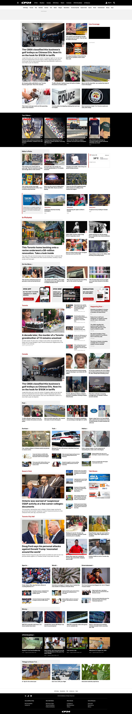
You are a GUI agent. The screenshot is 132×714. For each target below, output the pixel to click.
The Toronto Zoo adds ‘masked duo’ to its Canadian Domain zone (79, 328)
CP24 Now (56, 3)
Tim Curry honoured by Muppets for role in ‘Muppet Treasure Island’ (96, 585)
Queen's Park (84, 7)
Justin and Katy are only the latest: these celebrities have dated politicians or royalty (99, 236)
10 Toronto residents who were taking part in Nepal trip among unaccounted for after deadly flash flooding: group (99, 372)
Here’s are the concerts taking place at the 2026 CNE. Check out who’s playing (54, 188)
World (94, 7)
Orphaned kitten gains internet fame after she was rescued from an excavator (70, 592)
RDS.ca (89, 706)
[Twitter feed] (25, 696)
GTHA (36, 3)
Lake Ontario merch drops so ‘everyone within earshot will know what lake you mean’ (98, 141)
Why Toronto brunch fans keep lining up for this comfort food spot (77, 280)
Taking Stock (47, 207)
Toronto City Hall (75, 7)
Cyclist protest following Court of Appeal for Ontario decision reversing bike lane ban (54, 141)
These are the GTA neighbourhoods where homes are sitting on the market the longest (76, 188)
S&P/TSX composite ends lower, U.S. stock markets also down (32, 625)
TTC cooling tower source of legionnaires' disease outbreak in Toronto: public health (80, 346)
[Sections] (17, 2)
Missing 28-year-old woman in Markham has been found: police (65, 449)
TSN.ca (68, 706)
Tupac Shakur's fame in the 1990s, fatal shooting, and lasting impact (99, 254)
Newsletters (66, 7)
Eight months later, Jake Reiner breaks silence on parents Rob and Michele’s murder (100, 591)
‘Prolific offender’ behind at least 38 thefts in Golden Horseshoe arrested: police (66, 83)
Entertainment (101, 7)
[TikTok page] (28, 696)
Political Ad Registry (50, 706)
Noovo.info (90, 703)
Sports (90, 7)
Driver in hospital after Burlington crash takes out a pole (100, 462)
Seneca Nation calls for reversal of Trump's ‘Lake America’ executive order (70, 600)
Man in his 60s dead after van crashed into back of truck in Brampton (54, 419)
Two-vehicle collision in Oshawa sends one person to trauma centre (35, 449)
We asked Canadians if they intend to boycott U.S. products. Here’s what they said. (76, 57)
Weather (42, 3)
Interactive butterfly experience (90, 681)
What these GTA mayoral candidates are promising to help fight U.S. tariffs (77, 419)
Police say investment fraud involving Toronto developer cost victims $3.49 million (76, 372)
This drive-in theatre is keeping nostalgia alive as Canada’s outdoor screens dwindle (98, 395)
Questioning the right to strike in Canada (75, 210)
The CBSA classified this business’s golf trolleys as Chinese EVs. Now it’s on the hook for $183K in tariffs (41, 52)
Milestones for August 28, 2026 (97, 650)
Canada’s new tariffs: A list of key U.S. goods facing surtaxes (76, 167)
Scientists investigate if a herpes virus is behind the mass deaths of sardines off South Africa (66, 585)
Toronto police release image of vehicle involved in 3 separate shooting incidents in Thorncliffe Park (80, 318)
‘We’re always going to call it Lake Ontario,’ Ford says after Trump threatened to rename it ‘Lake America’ (80, 497)
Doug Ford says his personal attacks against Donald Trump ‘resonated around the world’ (41, 549)
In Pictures (87, 3)
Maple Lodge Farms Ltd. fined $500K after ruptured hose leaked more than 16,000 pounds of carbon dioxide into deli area (99, 420)
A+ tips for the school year (29, 681)
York (51, 7)
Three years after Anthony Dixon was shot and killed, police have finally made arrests (41, 463)
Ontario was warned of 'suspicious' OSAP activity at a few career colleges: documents (42, 504)
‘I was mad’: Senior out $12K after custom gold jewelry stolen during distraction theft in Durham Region (40, 455)
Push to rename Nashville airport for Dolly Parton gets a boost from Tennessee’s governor (100, 599)
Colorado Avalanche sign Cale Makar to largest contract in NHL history (41, 599)
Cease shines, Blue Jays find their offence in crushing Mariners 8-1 (34, 585)
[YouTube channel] (31, 696)
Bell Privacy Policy (50, 703)
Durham (46, 7)
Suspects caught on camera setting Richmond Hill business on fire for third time (70, 463)
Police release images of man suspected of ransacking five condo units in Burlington (93, 449)
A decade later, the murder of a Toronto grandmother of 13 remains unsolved (54, 168)
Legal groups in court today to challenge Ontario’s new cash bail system (80, 480)
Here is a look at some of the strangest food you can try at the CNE (76, 253)
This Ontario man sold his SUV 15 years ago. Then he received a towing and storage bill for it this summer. (32, 168)
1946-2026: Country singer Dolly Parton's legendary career (75, 235)
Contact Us (71, 691)
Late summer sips (71, 650)
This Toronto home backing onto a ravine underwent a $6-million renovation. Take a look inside (40, 250)
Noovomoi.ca (91, 705)
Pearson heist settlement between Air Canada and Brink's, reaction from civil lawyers (32, 141)
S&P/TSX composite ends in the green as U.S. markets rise (77, 625)
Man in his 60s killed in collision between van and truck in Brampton (76, 140)
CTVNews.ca (70, 703)
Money (107, 7)
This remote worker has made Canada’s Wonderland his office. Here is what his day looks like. (32, 188)
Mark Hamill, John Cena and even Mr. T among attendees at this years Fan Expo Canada (54, 652)
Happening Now (97, 306)
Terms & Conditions (50, 705)
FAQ (67, 691)
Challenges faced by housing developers (52, 210)
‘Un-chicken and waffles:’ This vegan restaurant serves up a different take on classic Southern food (54, 281)
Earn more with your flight (59, 681)
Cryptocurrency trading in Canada (98, 209)
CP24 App (25, 7)
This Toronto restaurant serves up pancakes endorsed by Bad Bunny (31, 280)
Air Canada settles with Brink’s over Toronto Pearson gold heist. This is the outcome (34, 83)
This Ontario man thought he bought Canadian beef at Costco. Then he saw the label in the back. (76, 38)
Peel (36, 7)
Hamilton (41, 7)
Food (112, 7)
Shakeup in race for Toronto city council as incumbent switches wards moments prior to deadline (76, 534)
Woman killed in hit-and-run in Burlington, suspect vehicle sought (100, 454)
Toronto (31, 7)
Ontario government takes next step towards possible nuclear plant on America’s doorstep (80, 505)
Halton (55, 7)
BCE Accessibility (28, 703)
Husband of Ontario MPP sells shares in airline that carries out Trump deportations (80, 489)
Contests (68, 3)
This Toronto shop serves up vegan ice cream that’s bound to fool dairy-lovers (99, 281)
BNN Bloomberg (70, 705)
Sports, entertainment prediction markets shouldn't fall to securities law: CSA (98, 626)
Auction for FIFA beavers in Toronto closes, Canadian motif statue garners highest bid (80, 337)
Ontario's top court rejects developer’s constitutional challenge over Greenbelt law (80, 472)
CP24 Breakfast (78, 3)
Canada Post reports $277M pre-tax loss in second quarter (54, 625)
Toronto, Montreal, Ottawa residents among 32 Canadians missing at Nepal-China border (76, 395)
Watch (62, 3)
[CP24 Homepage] (26, 3)
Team (76, 691)
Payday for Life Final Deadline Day (31, 650)
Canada (49, 3)
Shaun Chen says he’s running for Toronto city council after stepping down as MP (75, 558)
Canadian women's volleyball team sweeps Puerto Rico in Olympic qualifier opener (40, 592)
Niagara (60, 7)
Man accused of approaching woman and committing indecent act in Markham (71, 455)
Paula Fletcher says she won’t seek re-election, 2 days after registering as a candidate (99, 534)
